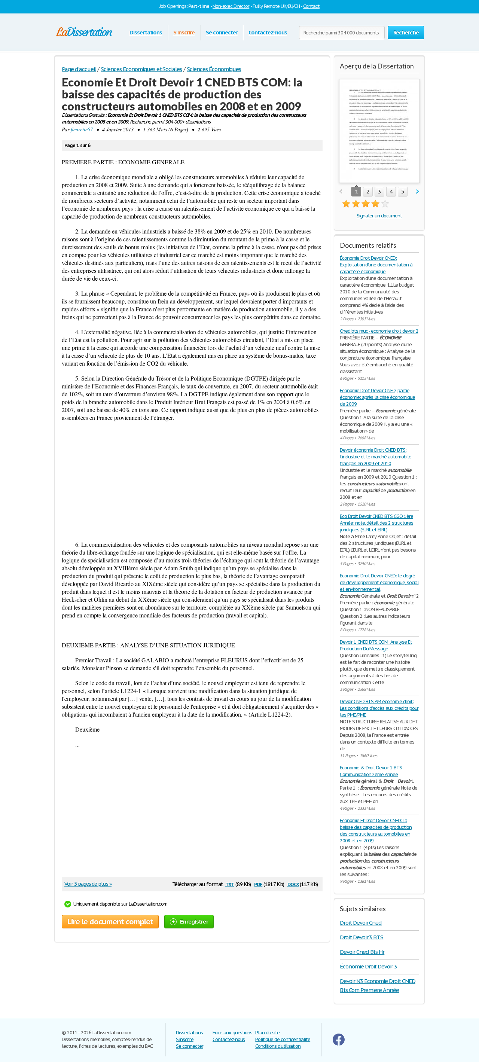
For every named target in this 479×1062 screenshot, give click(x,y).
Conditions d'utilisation (277, 1046)
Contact (311, 6)
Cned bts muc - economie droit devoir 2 (379, 331)
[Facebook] (339, 1044)
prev (340, 192)
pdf (258, 883)
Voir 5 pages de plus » (88, 884)
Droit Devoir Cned (361, 922)
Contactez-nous (267, 32)
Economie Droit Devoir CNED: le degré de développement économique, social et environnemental (379, 582)
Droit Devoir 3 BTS (361, 937)
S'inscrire (184, 32)
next (417, 192)
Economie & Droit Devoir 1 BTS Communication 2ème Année (371, 771)
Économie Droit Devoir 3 (368, 966)
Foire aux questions (232, 1032)
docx (293, 883)
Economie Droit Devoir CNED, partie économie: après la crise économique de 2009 (377, 397)
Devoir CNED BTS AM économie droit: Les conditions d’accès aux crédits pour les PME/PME (379, 708)
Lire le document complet (110, 922)
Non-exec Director (231, 6)
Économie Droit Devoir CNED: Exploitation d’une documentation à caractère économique (376, 265)
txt (229, 883)
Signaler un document (379, 216)
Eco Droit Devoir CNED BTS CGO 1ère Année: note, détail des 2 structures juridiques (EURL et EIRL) (376, 523)
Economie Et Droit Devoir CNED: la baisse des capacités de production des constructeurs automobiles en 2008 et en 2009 (376, 830)
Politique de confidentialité (282, 1039)
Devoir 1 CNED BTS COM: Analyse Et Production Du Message (376, 645)
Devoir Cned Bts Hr (362, 951)
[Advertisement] (192, 480)
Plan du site (267, 1032)
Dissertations (145, 32)
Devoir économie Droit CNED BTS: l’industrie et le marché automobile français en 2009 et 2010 (375, 457)
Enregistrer (194, 921)
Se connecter (222, 32)
